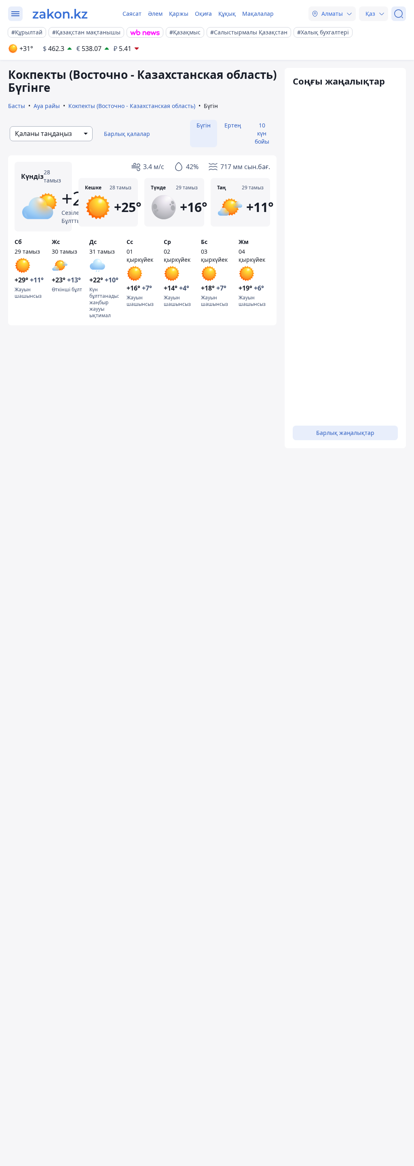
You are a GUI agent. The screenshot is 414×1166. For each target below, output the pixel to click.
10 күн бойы (262, 133)
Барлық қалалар (127, 134)
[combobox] (51, 133)
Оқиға (203, 13)
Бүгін (203, 125)
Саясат (132, 13)
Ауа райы (47, 106)
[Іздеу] (398, 13)
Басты (16, 106)
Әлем (155, 13)
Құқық (227, 13)
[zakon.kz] (60, 14)
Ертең (232, 125)
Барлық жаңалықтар (345, 433)
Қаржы (178, 13)
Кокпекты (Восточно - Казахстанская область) (131, 106)
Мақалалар (258, 13)
